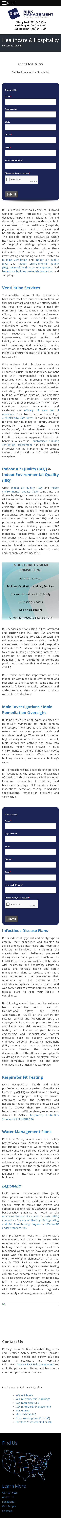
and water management (31, 267)
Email (8, 147)
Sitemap (7, 1510)
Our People (9, 1506)
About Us (8, 1497)
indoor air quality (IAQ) (27, 487)
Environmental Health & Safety (30, 594)
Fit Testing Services (30, 602)
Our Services (9, 1492)
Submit (11, 194)
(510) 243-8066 (39, 28)
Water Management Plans (26, 1131)
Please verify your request (17, 173)
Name (8, 96)
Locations (8, 1501)
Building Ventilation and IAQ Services (30, 586)
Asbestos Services (30, 578)
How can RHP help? (14, 160)
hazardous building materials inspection (27, 271)
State (7, 122)
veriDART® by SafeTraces (17, 418)
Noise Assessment (30, 609)
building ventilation (14, 259)
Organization (11, 109)
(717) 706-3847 (39, 25)
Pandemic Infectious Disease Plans (30, 617)
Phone (8, 134)
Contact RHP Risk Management (35, 1364)
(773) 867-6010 (38, 22)
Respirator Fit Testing (22, 1077)
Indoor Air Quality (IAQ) (24, 468)
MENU (11, 3)
